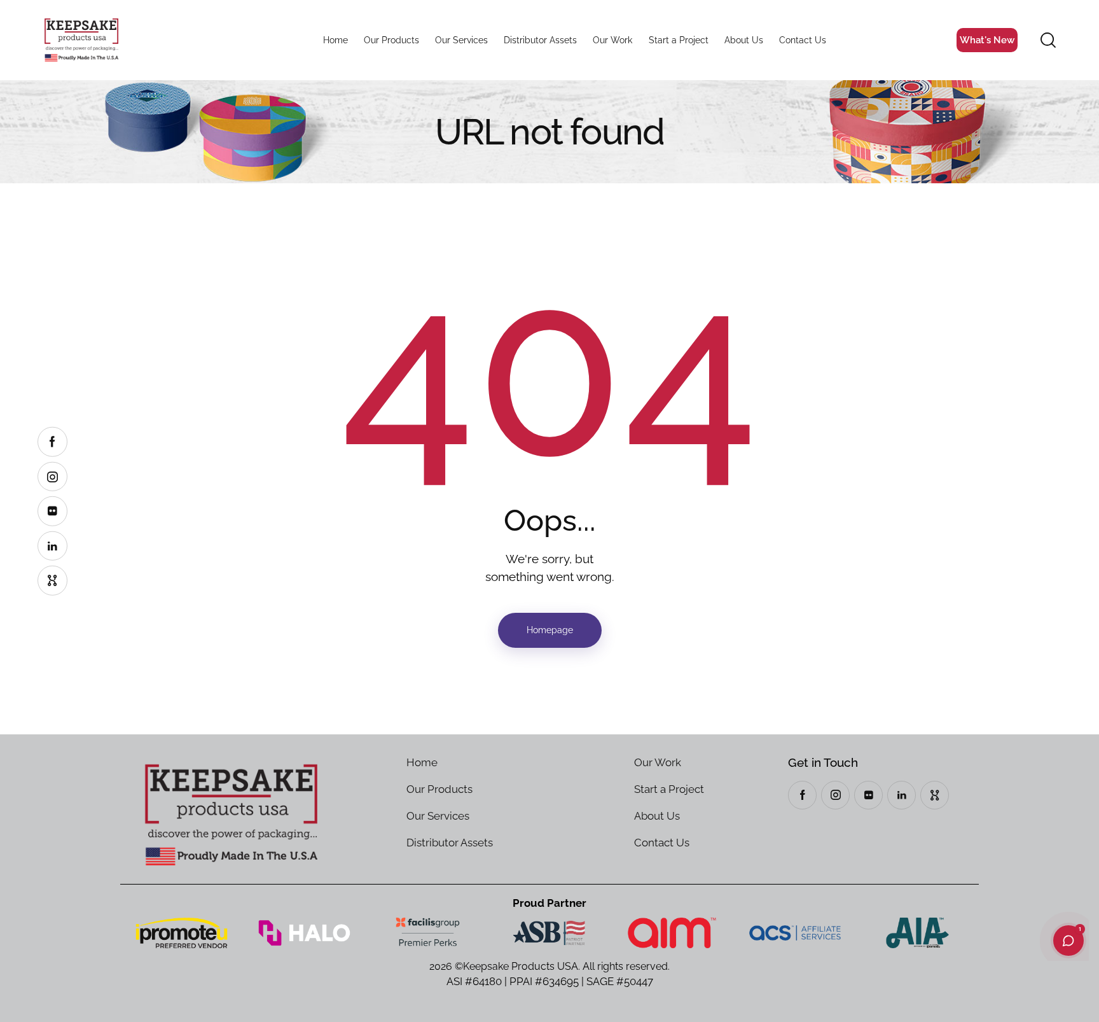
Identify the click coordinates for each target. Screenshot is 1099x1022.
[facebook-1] (802, 795)
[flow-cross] (934, 795)
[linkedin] (901, 795)
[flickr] (868, 795)
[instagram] (835, 795)
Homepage (550, 630)
